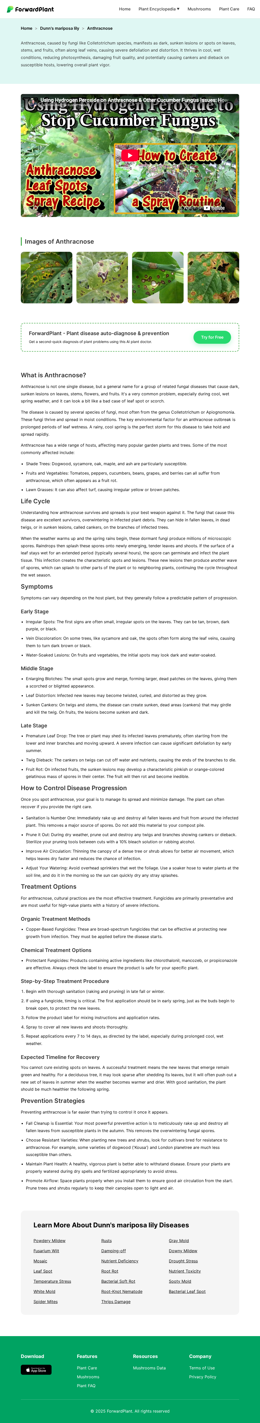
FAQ (251, 8)
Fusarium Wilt (46, 1250)
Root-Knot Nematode (121, 1291)
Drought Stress (183, 1260)
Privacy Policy (202, 1376)
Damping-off (113, 1250)
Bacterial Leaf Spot (187, 1291)
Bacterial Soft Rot (118, 1281)
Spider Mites (46, 1301)
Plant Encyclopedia (159, 8)
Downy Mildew (183, 1250)
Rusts (106, 1240)
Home (125, 8)
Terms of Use (202, 1367)
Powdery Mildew (50, 1240)
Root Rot (109, 1271)
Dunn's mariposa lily (59, 28)
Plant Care (229, 8)
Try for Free (212, 337)
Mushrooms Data (149, 1367)
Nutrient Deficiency (119, 1260)
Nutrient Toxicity (185, 1271)
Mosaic (40, 1260)
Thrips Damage (116, 1301)
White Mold (44, 1291)
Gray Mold (179, 1240)
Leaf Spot (43, 1271)
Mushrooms (199, 8)
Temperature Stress (52, 1281)
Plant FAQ (86, 1385)
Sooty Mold (180, 1281)
